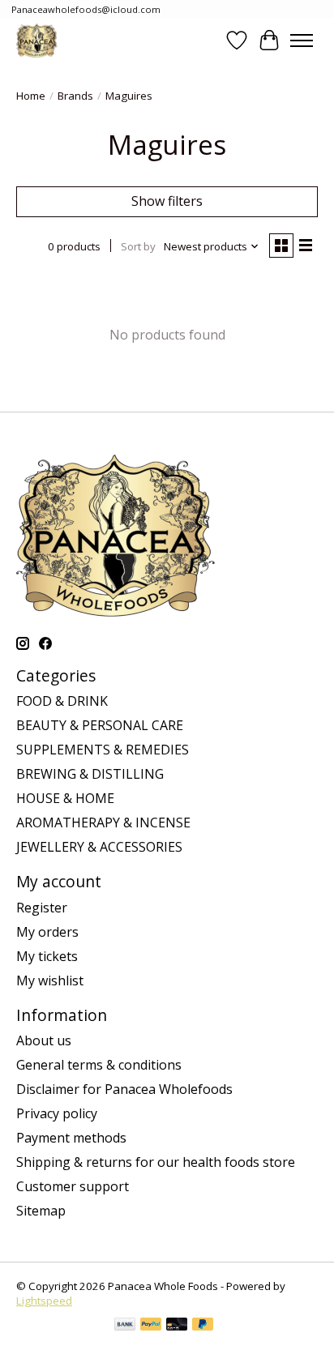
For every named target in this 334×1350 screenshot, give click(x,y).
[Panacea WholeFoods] (37, 40)
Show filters (167, 201)
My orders (47, 932)
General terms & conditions (99, 1065)
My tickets (47, 956)
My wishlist (50, 980)
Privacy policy (56, 1113)
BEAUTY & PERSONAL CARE (99, 725)
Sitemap (41, 1211)
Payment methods (71, 1138)
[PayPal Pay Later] (202, 1326)
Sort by (138, 246)
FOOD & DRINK (62, 701)
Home (30, 95)
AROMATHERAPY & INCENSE (103, 822)
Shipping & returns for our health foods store (155, 1162)
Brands (75, 95)
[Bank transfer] (124, 1326)
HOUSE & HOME (65, 798)
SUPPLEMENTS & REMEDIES (102, 749)
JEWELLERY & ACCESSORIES (99, 847)
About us (43, 1040)
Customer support (72, 1186)
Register (41, 907)
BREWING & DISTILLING (90, 774)
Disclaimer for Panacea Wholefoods (124, 1089)
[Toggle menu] (301, 40)
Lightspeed (44, 1300)
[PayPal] (150, 1326)
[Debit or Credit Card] (176, 1326)
